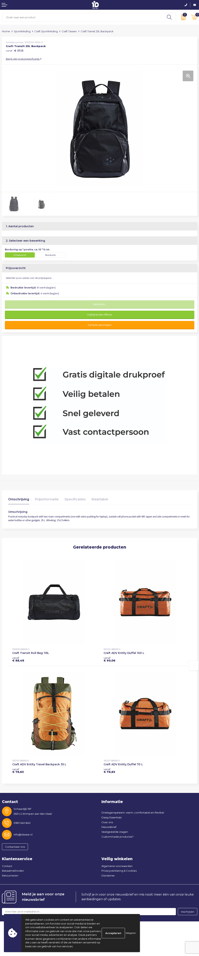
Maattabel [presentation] (100, 499)
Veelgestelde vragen (114, 831)
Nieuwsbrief (108, 826)
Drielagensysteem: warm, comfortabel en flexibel (132, 812)
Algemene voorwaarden (117, 866)
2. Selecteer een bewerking (25, 240)
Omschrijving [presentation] (18, 499)
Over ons (107, 822)
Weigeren (131, 933)
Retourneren (10, 875)
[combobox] (82, 17)
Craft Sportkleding (46, 31)
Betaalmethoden (13, 870)
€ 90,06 (109, 659)
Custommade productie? (117, 836)
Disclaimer (108, 875)
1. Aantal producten (20, 226)
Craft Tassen (69, 31)
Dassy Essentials (111, 817)
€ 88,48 (18, 659)
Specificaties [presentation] (75, 499)
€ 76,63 (18, 770)
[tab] (18, 500)
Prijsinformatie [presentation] (47, 499)
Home (6, 31)
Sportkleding (22, 31)
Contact (7, 866)
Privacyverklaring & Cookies (119, 870)
